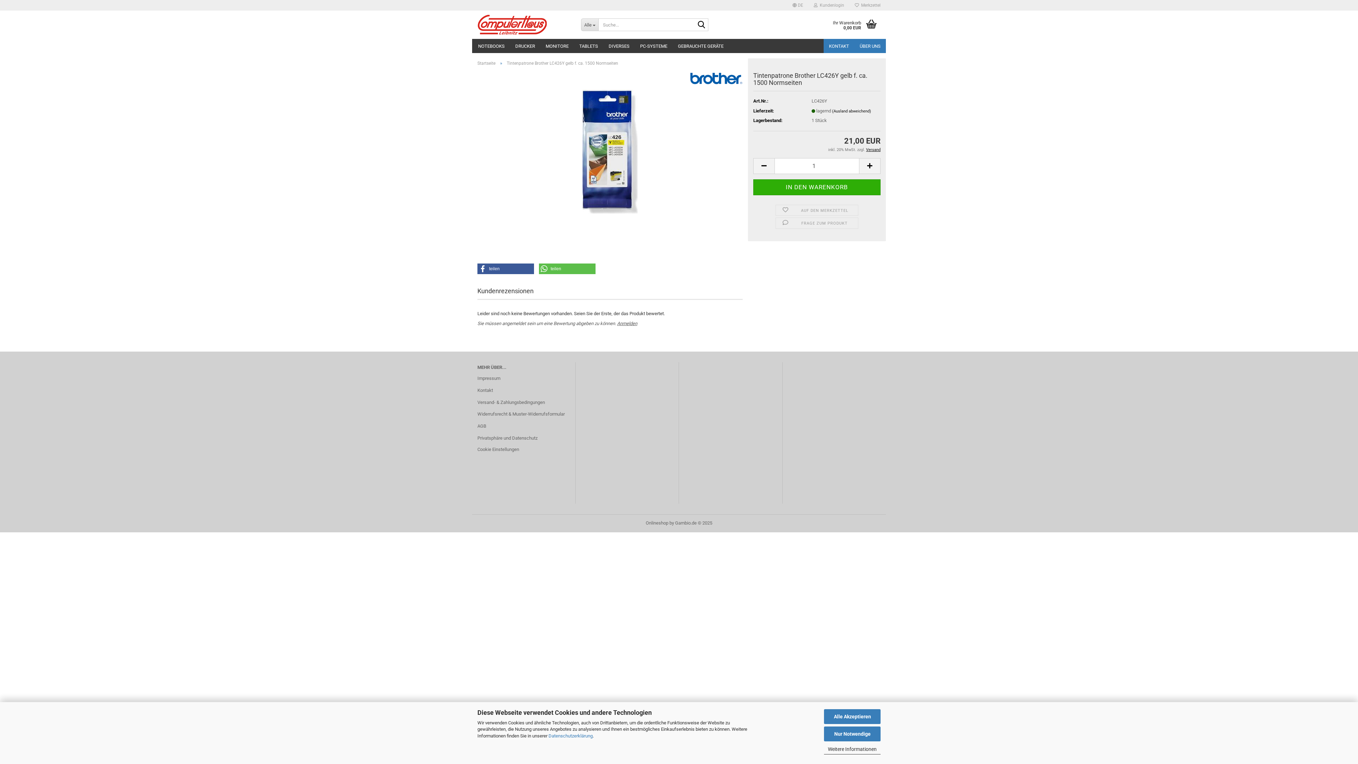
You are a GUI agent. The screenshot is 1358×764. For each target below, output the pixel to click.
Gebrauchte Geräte (701, 46)
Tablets (588, 46)
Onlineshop (657, 523)
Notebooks (491, 46)
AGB (481, 426)
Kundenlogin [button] (831, 5)
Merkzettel (870, 5)
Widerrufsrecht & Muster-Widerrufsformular (521, 414)
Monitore (557, 46)
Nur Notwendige (852, 734)
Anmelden (627, 323)
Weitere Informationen (852, 749)
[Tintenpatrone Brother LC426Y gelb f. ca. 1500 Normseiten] (610, 151)
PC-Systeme (653, 46)
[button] (797, 5)
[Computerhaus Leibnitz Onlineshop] (523, 25)
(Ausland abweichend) (851, 111)
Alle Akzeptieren (852, 716)
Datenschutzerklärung (571, 736)
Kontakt (839, 46)
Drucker (525, 46)
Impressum (488, 378)
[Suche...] (701, 25)
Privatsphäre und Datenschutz (507, 438)
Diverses (619, 46)
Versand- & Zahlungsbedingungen (511, 402)
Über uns (870, 46)
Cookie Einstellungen (498, 449)
